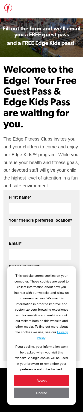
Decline (41, 393)
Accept (42, 380)
